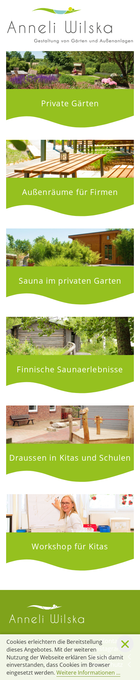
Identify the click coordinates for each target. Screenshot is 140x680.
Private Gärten (70, 89)
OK (125, 643)
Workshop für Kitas (70, 532)
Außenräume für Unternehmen (70, 178)
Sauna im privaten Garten (70, 266)
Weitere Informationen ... (88, 672)
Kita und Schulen (70, 443)
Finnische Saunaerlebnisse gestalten (70, 355)
